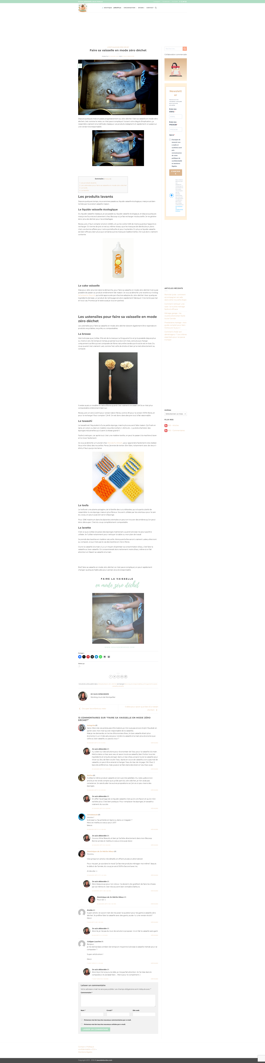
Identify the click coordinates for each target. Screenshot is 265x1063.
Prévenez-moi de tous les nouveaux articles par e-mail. (105, 1024)
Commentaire (86, 993)
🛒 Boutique (107, 7)
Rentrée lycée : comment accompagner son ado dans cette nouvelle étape (175, 297)
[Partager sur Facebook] (110, 676)
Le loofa (83, 188)
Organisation (129, 7)
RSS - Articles (173, 425)
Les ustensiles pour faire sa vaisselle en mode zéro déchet (103, 185)
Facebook (166, 1)
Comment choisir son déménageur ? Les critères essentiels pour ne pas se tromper (175, 336)
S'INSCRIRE (175, 172)
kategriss (91, 725)
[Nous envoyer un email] (185, 1)
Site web (136, 1010)
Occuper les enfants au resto (93, 709)
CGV (93, 1049)
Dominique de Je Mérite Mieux (100, 851)
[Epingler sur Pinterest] (122, 676)
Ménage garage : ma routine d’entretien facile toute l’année (174, 316)
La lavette (84, 190)
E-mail (110, 1010)
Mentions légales (85, 1052)
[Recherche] (156, 8)
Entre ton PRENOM (173, 123)
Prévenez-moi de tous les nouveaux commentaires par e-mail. (107, 1020)
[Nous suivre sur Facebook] (180, 1)
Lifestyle (117, 7)
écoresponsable (136, 684)
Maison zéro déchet (121, 47)
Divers (141, 7)
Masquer (107, 179)
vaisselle (121, 686)
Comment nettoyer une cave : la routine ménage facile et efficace (174, 306)
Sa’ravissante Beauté (86, 295)
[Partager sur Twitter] (114, 676)
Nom (83, 1010)
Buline (90, 775)
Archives (167, 410)
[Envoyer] (185, 49)
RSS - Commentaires (176, 430)
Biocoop (128, 684)
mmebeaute (92, 815)
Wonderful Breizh (115, 443)
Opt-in (171, 135)
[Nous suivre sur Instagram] (181, 1)
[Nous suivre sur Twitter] (183, 1)
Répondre (154, 743)
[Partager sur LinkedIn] (125, 676)
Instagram (157, 1)
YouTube (175, 1)
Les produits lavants (87, 183)
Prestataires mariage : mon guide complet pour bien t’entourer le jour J (175, 325)
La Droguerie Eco (148, 684)
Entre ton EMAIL (172, 110)
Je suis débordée (128, 56)
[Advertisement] (132, 27)
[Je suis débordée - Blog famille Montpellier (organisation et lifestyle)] (88, 7)
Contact (150, 7)
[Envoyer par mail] (118, 676)
